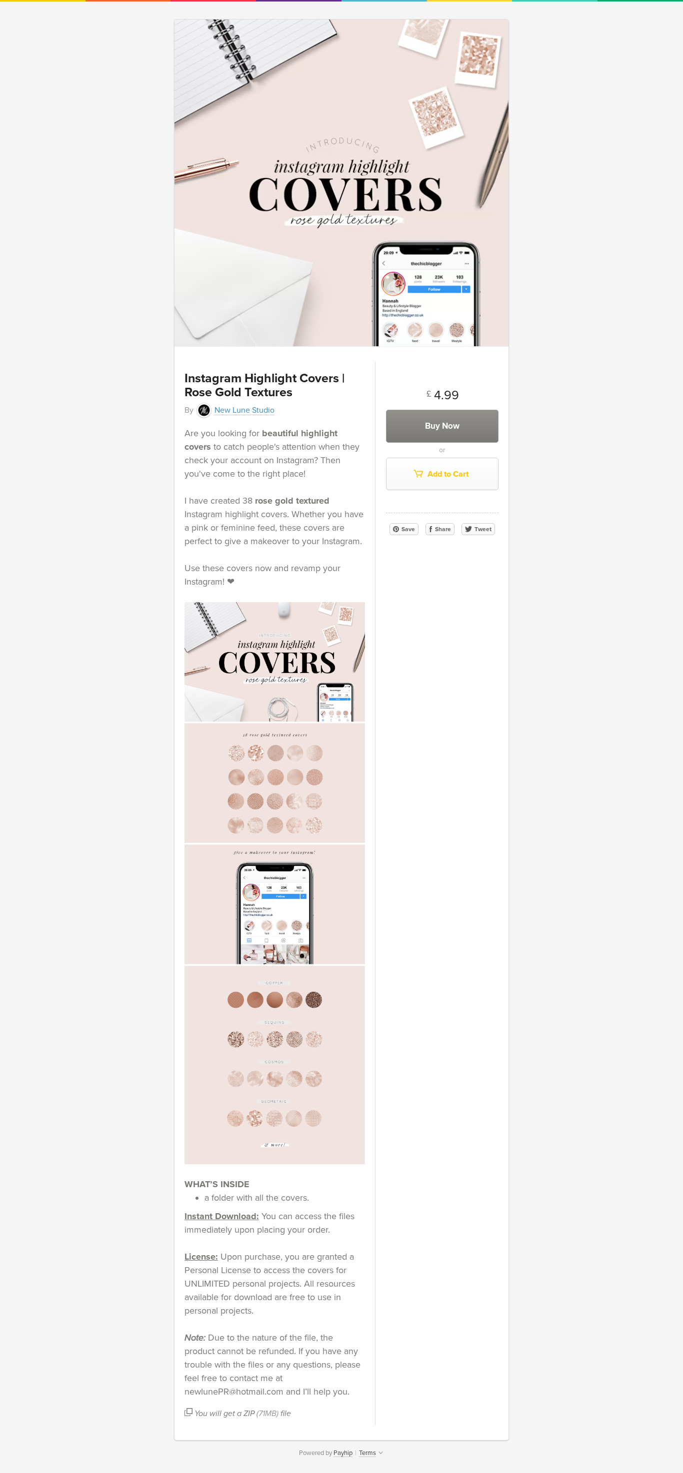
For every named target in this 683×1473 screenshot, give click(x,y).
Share (442, 529)
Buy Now (442, 426)
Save (407, 529)
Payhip (343, 1453)
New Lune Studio (244, 410)
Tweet (482, 529)
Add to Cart (447, 474)
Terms (367, 1453)
